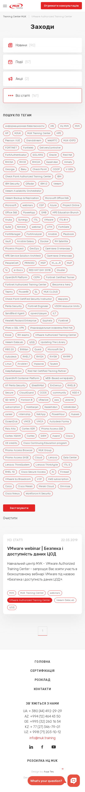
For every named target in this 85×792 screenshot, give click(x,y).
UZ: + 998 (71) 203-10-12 (42, 732)
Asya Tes (49, 771)
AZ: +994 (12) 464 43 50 (42, 716)
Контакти (42, 689)
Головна (42, 662)
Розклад (42, 680)
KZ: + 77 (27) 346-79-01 (42, 727)
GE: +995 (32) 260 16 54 (42, 721)
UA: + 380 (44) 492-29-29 (42, 711)
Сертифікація (42, 671)
